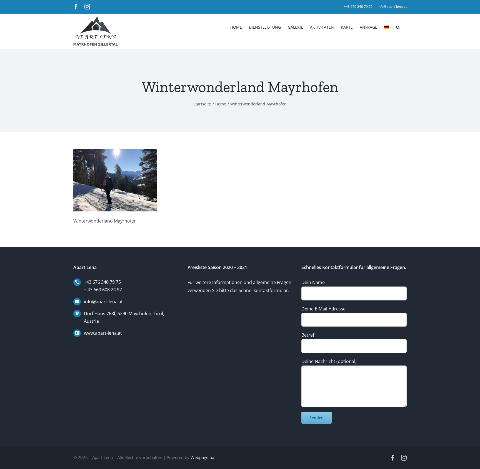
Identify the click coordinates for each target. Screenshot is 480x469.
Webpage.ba (202, 457)
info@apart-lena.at (392, 6)
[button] (398, 27)
